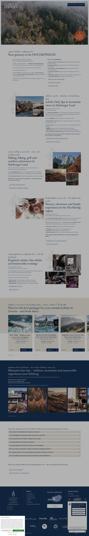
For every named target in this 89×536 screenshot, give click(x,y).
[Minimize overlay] (23, 517)
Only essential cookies (6, 530)
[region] (12, 523)
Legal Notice (15, 534)
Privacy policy (10, 534)
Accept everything (18, 530)
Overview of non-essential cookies (12, 532)
